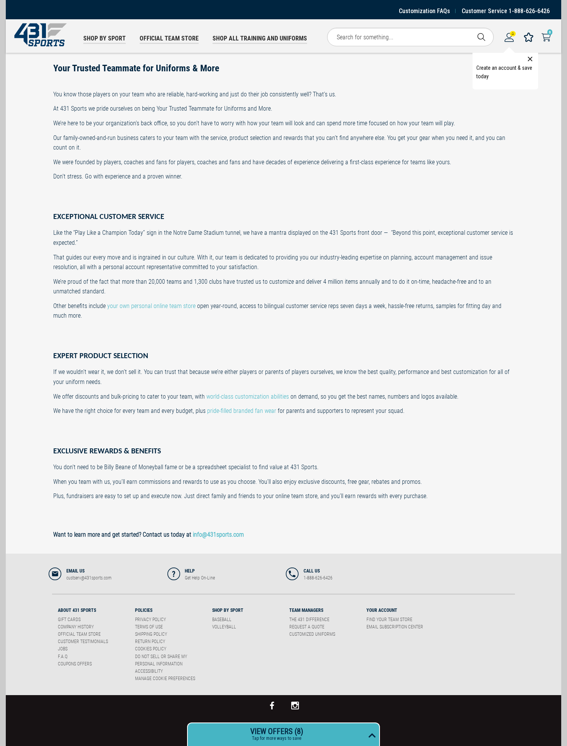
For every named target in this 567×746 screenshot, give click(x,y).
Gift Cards (69, 619)
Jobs (63, 649)
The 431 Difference (309, 619)
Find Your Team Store (389, 619)
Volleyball (224, 627)
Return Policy (150, 641)
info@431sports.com (218, 534)
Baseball (221, 619)
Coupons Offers (75, 664)
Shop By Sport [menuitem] (104, 38)
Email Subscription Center (394, 627)
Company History (76, 627)
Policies (143, 610)
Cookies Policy (150, 649)
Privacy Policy (150, 619)
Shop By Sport (227, 610)
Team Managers (306, 610)
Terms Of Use (149, 627)
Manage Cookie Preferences (165, 678)
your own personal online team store (151, 306)
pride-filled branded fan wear (241, 410)
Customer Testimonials (83, 641)
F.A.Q (63, 656)
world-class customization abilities (247, 396)
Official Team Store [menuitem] (169, 38)
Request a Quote (306, 627)
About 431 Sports (77, 610)
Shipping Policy (151, 634)
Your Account (381, 610)
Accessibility (149, 671)
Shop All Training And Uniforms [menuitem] (260, 38)
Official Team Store (79, 634)
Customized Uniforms (312, 634)
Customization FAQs (424, 11)
